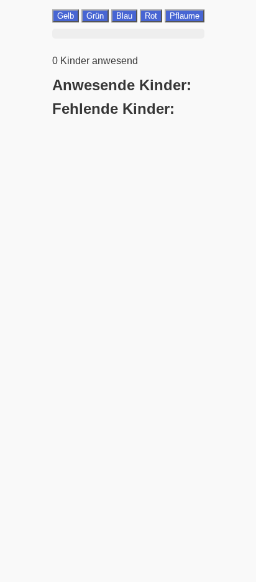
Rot (151, 16)
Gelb (65, 16)
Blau (124, 16)
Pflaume (184, 16)
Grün (95, 16)
